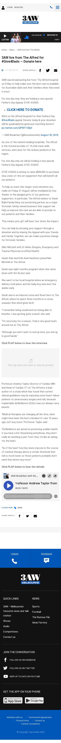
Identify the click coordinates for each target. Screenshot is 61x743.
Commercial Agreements (40, 717)
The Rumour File (41, 617)
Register (18, 7)
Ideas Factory (39, 622)
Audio (6, 626)
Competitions (10, 631)
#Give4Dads (8, 120)
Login (10, 7)
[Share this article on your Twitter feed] (48, 70)
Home (4, 50)
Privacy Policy (22, 720)
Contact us (9, 637)
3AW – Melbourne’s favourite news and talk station (16, 611)
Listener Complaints (30, 724)
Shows (7, 620)
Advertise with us (15, 717)
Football (36, 611)
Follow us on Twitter (22, 668)
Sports (36, 606)
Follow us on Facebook (23, 660)
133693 (51, 7)
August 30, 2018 (49, 135)
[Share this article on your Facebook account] (40, 70)
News (12, 50)
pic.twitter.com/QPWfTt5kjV (17, 127)
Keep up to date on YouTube (25, 676)
